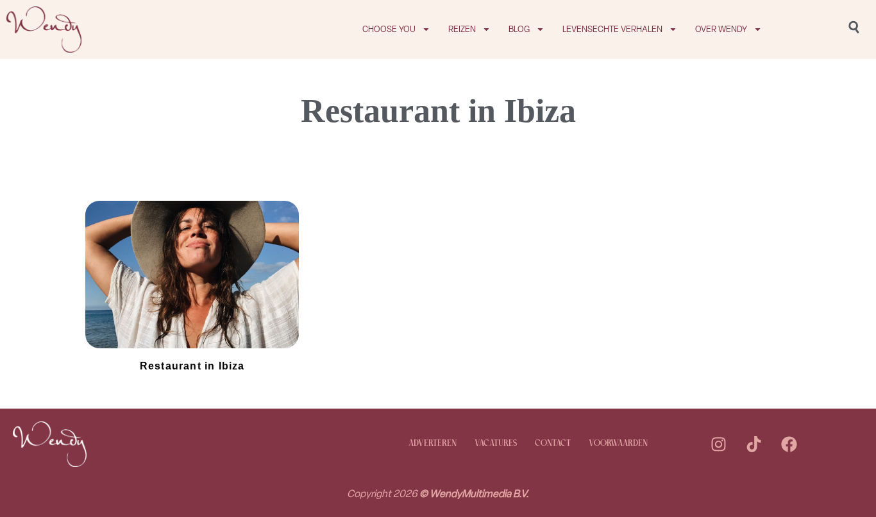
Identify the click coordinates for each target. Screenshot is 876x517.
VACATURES (496, 443)
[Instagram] (718, 444)
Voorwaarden (618, 443)
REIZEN (462, 29)
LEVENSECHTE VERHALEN (612, 29)
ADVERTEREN (433, 443)
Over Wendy (721, 29)
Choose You (389, 29)
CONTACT (553, 443)
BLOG (519, 29)
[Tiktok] (753, 444)
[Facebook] (789, 444)
